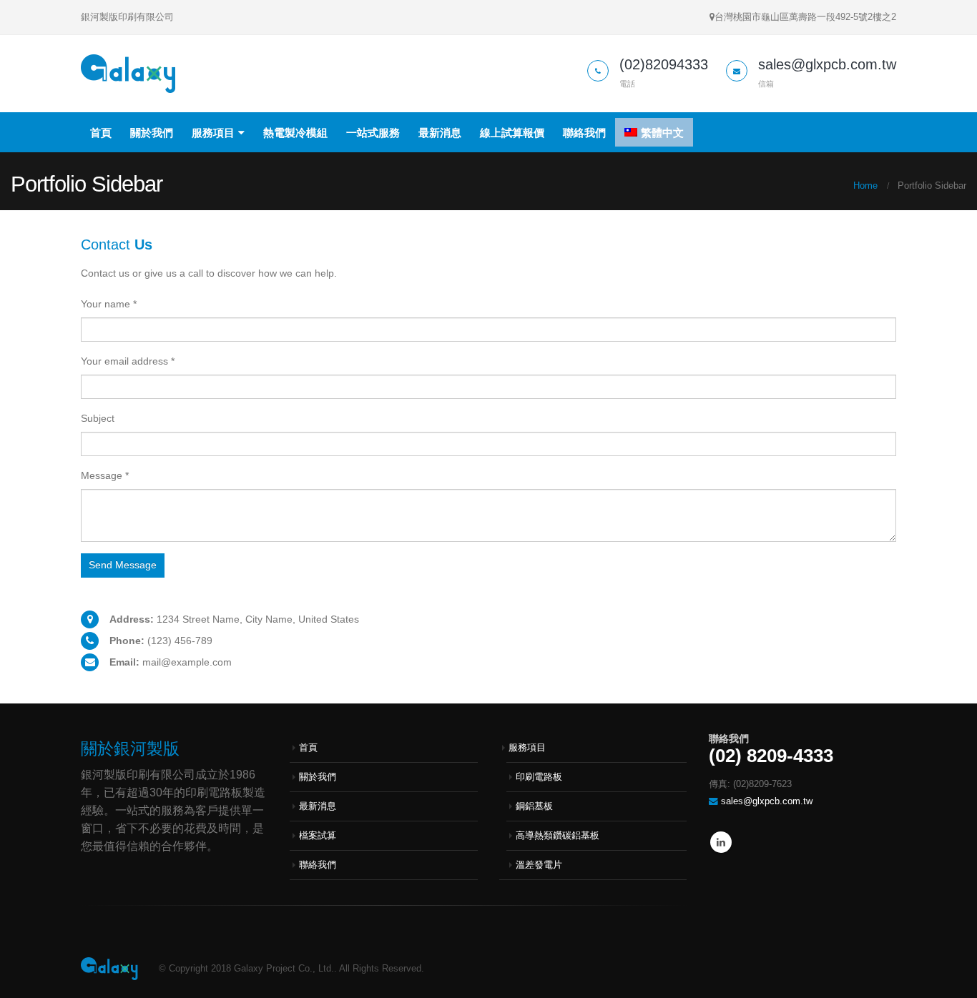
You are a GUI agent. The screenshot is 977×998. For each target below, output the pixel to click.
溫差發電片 (539, 865)
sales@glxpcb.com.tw (766, 801)
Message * (105, 475)
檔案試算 (317, 836)
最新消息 (439, 133)
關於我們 (151, 133)
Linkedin (721, 842)
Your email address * (128, 361)
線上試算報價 (512, 133)
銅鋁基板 (534, 806)
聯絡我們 (584, 133)
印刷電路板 (539, 777)
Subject (97, 418)
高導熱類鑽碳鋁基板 (557, 836)
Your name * (109, 304)
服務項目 (213, 133)
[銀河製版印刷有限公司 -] (128, 73)
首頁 (101, 133)
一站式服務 (373, 133)
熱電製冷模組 (295, 133)
